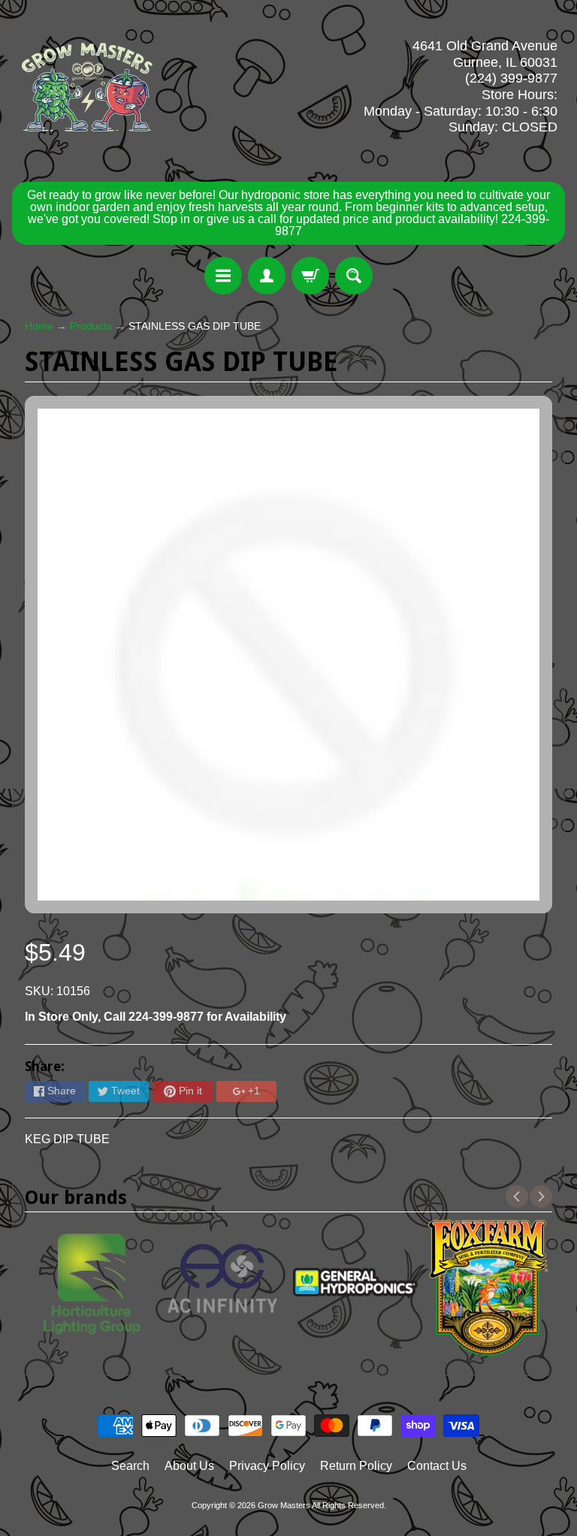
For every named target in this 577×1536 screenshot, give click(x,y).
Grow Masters (284, 1505)
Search (130, 1465)
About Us (189, 1465)
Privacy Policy (267, 1465)
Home (39, 326)
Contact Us (437, 1465)
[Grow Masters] (87, 87)
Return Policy (356, 1465)
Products (91, 326)
